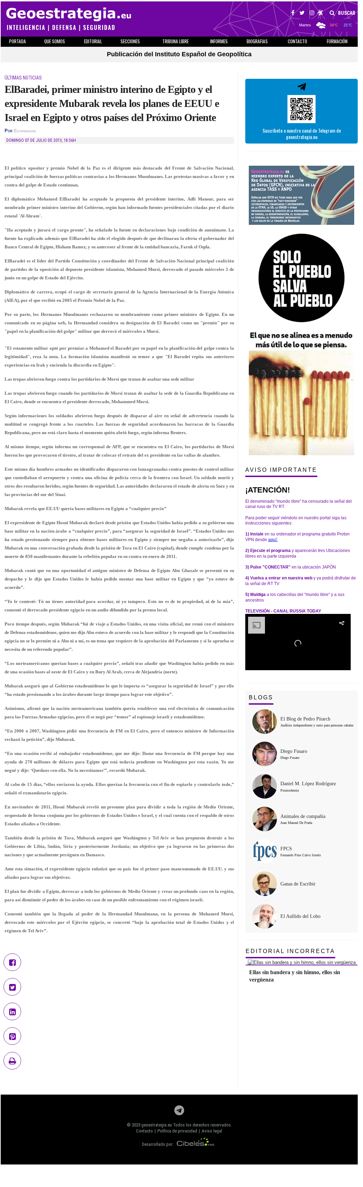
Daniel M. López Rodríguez (308, 783)
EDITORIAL (93, 41)
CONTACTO (297, 41)
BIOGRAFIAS (257, 41)
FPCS (286, 848)
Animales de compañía (302, 816)
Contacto (144, 1131)
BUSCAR (346, 13)
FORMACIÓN (337, 41)
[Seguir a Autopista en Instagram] (312, 13)
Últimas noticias (23, 78)
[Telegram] (179, 1112)
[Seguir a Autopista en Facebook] (293, 13)
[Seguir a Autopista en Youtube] (320, 13)
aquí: (273, 539)
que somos (54, 41)
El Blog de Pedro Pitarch (305, 719)
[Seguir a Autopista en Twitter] (302, 13)
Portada (17, 41)
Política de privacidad (177, 1131)
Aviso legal (212, 1131)
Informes (219, 41)
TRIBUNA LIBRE (175, 41)
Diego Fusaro (293, 751)
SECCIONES (130, 41)
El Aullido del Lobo (300, 916)
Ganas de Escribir (298, 884)
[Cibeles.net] (196, 1144)
